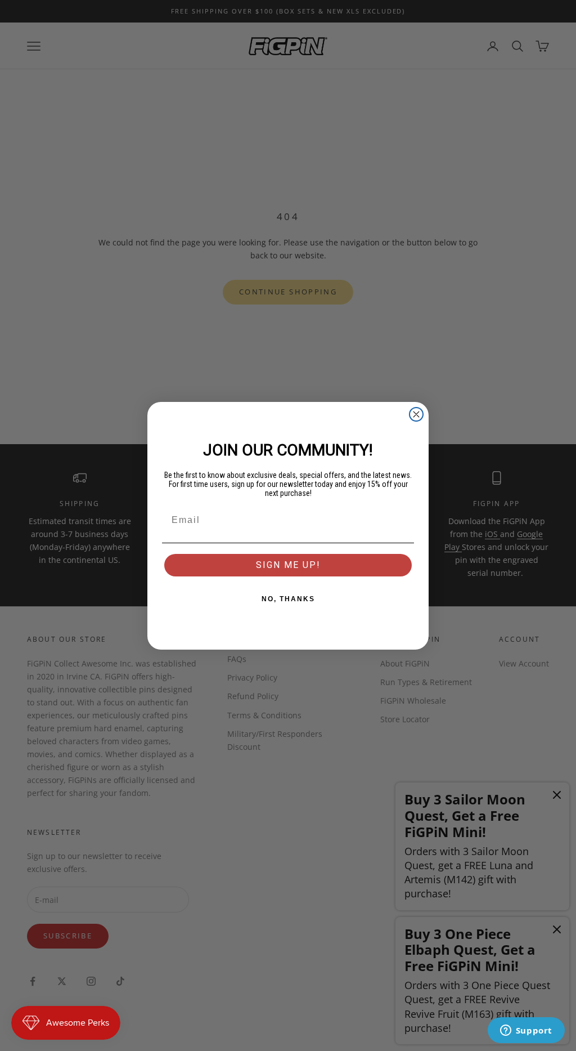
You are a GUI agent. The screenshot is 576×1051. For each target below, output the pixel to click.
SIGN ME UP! (288, 565)
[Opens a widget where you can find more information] (526, 1031)
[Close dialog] (416, 414)
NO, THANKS (288, 599)
